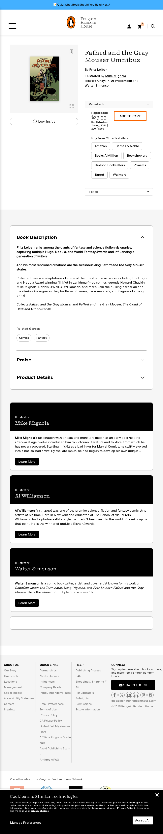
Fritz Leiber (98, 69)
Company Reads (50, 687)
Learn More (28, 462)
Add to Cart (130, 116)
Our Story (10, 670)
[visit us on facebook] (114, 695)
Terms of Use (48, 709)
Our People (11, 676)
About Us (11, 665)
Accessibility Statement (19, 698)
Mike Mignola (115, 76)
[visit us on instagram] (150, 695)
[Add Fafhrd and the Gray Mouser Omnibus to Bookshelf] (71, 51)
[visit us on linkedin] (136, 695)
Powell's (140, 165)
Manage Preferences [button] (25, 822)
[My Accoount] (129, 26)
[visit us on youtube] (129, 695)
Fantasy (41, 338)
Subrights (82, 698)
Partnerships (48, 670)
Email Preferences (52, 704)
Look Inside (46, 121)
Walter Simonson (98, 85)
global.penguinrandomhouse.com (133, 701)
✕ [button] (157, 795)
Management (13, 687)
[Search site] (153, 26)
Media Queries (49, 676)
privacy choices (40, 811)
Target (99, 175)
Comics (24, 338)
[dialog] (81, 812)
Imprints (9, 709)
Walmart (119, 175)
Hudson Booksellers (110, 165)
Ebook (119, 192)
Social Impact (13, 693)
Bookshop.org (137, 155)
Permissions (84, 704)
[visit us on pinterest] (143, 695)
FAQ (78, 676)
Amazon (101, 146)
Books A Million (106, 155)
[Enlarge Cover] (72, 106)
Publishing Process (88, 670)
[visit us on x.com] (121, 695)
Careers (9, 704)
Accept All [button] (142, 820)
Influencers (47, 682)
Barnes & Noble (127, 146)
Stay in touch (134, 685)
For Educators (85, 693)
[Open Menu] (12, 26)
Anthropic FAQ (49, 760)
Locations (10, 682)
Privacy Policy (48, 715)
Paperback (119, 104)
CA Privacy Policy (51, 721)
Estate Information (88, 709)
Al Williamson (121, 81)
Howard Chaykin (97, 81)
